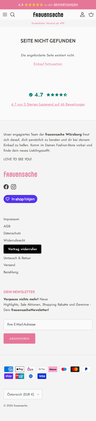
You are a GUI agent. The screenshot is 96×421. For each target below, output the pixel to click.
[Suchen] (15, 14)
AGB (7, 226)
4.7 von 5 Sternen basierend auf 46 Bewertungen (48, 104)
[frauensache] (48, 14)
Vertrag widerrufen (22, 249)
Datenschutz (12, 233)
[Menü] (5, 14)
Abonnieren (19, 338)
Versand (9, 264)
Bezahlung (11, 272)
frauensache (21, 406)
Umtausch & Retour (17, 258)
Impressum (11, 219)
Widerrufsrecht (14, 240)
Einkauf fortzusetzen (48, 63)
